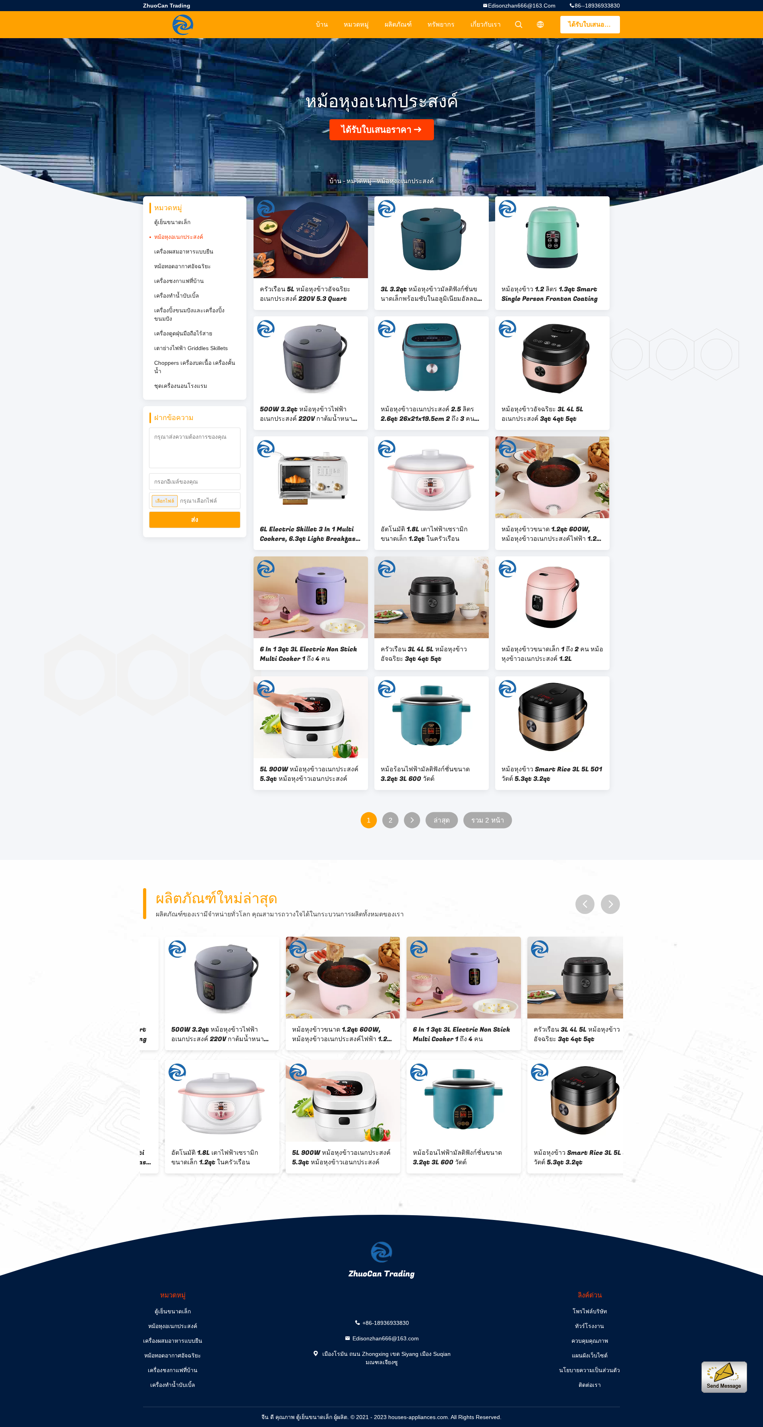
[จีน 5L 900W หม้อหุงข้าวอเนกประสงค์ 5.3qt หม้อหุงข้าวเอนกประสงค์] (311, 717)
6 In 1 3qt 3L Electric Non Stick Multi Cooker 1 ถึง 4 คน (308, 654)
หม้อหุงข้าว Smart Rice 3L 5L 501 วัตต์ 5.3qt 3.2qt (552, 774)
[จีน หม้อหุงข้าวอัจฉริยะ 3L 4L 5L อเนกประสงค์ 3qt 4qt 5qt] (552, 357)
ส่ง (194, 519)
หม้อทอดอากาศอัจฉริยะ (182, 266)
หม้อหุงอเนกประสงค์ (178, 237)
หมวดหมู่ (356, 24)
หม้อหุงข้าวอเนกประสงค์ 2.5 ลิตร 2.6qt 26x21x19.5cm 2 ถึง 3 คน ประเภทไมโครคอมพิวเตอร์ (427, 414)
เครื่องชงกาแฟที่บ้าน (179, 281)
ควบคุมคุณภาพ (589, 1341)
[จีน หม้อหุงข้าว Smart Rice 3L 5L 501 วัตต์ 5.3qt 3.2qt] (552, 717)
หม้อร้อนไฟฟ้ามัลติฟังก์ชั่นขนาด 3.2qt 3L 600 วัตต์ (425, 774)
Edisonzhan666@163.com (522, 5)
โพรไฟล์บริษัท (590, 1311)
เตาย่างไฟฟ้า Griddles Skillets (191, 348)
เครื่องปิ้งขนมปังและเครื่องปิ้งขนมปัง (189, 314)
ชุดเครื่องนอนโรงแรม (180, 386)
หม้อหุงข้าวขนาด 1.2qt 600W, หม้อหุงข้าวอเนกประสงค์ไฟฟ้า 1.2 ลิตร (549, 534)
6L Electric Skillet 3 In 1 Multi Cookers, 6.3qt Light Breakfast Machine (309, 534)
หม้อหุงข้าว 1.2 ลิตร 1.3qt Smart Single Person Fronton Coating (550, 294)
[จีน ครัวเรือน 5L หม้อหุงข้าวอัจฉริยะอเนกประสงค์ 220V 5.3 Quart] (311, 237)
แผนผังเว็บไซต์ (590, 1355)
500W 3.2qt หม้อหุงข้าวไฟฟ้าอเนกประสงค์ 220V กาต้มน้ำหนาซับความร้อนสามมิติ (310, 414)
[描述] (540, 24)
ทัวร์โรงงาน (589, 1326)
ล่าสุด (442, 820)
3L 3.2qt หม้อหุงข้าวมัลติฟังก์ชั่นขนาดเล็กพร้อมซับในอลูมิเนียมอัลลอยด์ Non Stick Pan (431, 294)
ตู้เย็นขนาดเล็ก (172, 222)
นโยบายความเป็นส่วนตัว (589, 1370)
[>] (412, 820)
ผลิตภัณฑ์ (398, 24)
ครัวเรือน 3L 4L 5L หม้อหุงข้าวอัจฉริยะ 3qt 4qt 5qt (424, 654)
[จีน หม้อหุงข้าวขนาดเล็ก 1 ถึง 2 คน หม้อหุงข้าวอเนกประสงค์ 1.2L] (552, 597)
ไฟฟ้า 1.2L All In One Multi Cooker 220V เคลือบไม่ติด (551, 1157)
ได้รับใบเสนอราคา (594, 24)
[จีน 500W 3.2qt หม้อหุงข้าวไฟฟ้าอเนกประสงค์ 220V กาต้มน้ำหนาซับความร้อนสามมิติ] (311, 357)
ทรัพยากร (441, 24)
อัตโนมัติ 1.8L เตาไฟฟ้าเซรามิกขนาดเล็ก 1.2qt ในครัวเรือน (424, 534)
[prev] (585, 904)
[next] (610, 904)
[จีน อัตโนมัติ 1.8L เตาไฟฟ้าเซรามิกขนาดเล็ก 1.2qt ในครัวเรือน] (431, 477)
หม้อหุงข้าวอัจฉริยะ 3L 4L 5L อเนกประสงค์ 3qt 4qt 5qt (542, 414)
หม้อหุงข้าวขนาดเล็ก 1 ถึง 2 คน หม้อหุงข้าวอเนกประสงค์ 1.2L (552, 654)
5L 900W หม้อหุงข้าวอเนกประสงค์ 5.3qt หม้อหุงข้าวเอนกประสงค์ (309, 774)
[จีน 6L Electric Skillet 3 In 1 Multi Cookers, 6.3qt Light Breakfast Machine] (311, 477)
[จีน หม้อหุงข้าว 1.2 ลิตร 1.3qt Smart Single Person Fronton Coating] (552, 237)
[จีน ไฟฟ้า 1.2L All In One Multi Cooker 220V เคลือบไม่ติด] (562, 1101)
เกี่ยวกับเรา (486, 24)
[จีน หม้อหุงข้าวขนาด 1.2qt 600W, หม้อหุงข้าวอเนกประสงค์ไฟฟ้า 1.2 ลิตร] (552, 477)
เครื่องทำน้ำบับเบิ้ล (176, 295)
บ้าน (322, 24)
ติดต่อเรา (590, 1385)
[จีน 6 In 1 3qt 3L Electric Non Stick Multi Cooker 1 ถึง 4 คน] (311, 597)
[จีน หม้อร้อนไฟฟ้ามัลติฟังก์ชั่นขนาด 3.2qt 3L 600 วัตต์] (431, 717)
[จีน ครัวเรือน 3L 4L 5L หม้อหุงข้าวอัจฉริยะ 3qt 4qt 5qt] (431, 597)
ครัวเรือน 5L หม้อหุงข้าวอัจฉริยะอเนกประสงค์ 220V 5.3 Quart (305, 294)
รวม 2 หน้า (487, 820)
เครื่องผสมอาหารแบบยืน (183, 251)
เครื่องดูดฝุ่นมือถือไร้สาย (183, 333)
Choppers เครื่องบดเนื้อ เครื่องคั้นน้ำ (194, 367)
